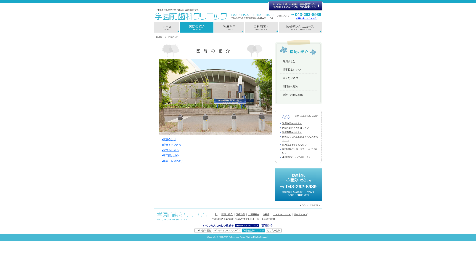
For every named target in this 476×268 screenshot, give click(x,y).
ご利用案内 (253, 214)
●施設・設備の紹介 (173, 161)
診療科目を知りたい (292, 132)
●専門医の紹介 (170, 155)
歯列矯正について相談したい (296, 157)
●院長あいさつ (170, 150)
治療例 (266, 214)
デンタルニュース (282, 214)
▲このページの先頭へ (309, 205)
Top (216, 214)
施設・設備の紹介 (293, 94)
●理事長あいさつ (171, 144)
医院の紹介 (227, 214)
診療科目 (240, 214)
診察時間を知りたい (292, 123)
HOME (159, 37)
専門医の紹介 (290, 86)
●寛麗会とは (169, 139)
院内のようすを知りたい (294, 144)
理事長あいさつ (292, 69)
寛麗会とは (289, 61)
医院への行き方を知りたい (295, 128)
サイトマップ (300, 214)
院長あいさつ (290, 78)
